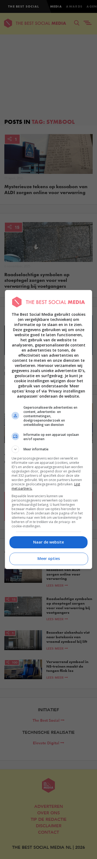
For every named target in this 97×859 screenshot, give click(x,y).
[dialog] (48, 429)
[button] (48, 449)
